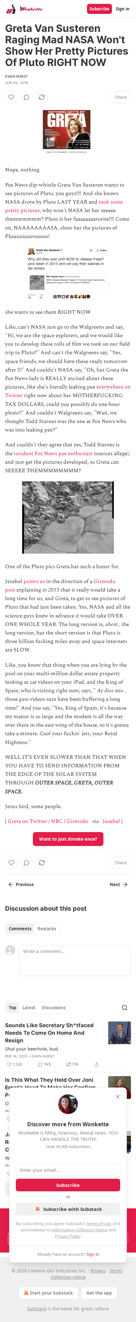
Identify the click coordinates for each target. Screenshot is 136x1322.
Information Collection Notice (80, 1230)
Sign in (123, 9)
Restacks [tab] (47, 929)
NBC (57, 821)
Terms (115, 1271)
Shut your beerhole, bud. (32, 1048)
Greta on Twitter (27, 821)
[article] (68, 1044)
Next (115, 884)
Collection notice (68, 1277)
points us (34, 581)
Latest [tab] (28, 1007)
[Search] (124, 1007)
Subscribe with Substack (72, 1209)
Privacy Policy (67, 1236)
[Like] (11, 97)
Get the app (99, 1293)
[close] (118, 1097)
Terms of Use (98, 1223)
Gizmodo (77, 821)
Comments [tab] (20, 929)
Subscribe (99, 9)
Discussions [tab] (53, 1007)
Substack (36, 1309)
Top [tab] (12, 1007)
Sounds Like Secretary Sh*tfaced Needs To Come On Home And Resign (49, 1033)
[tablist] (32, 928)
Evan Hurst (16, 76)
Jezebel (111, 821)
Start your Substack (51, 1293)
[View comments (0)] (26, 97)
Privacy (97, 1271)
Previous (25, 884)
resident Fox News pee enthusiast (53, 454)
